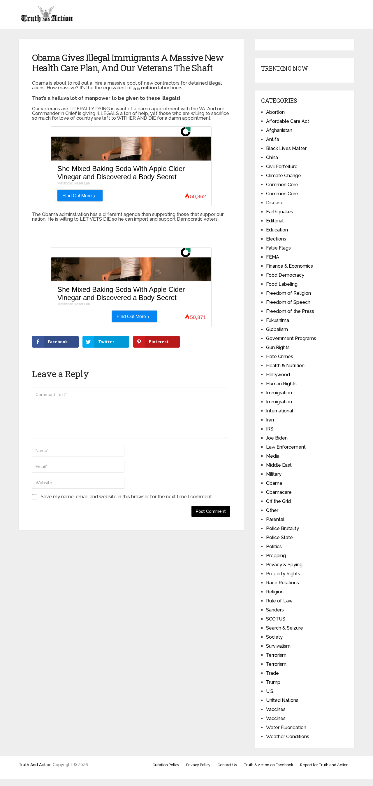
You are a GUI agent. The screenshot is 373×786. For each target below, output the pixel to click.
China (272, 157)
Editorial (275, 221)
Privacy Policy (198, 765)
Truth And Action (35, 764)
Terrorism (276, 655)
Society (274, 637)
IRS (269, 429)
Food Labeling (282, 284)
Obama (274, 483)
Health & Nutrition (285, 365)
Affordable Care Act (287, 121)
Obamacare (279, 492)
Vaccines (276, 709)
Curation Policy (165, 765)
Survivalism (278, 646)
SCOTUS (275, 619)
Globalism (277, 329)
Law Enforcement (286, 447)
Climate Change (283, 175)
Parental (275, 519)
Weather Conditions (287, 736)
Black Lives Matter (286, 148)
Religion (275, 592)
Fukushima (277, 320)
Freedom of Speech (288, 302)
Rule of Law (279, 601)
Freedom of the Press (290, 311)
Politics (274, 546)
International (279, 411)
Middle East (279, 465)
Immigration (279, 392)
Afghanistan (279, 130)
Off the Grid (278, 501)
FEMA (272, 257)
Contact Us (227, 765)
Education (277, 230)
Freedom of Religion (288, 293)
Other (272, 510)
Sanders (275, 610)
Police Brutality (282, 528)
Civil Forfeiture (282, 166)
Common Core (282, 184)
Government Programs (291, 338)
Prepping (276, 555)
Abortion (275, 112)
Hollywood (278, 374)
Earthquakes (279, 212)
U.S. (270, 691)
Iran (270, 420)
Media (272, 456)
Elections (276, 239)
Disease (275, 202)
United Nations (282, 700)
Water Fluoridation (286, 727)
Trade (272, 673)
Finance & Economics (289, 266)
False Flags (278, 248)
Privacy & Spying (284, 564)
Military (273, 474)
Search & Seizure (284, 628)
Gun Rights (278, 347)
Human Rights (281, 383)
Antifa (272, 139)
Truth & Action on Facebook (268, 765)
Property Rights (283, 573)
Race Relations (282, 582)
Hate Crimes (279, 356)
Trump (273, 682)
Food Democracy (285, 275)
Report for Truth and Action (324, 765)
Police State (279, 537)
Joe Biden (277, 438)
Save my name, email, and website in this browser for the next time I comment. (127, 496)
